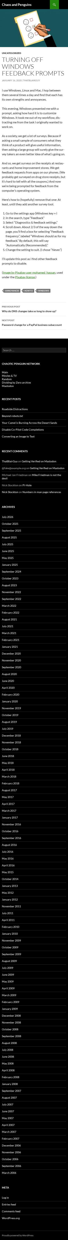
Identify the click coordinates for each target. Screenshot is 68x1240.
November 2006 (11, 1152)
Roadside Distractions (15, 409)
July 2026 (7, 516)
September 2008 (11, 1036)
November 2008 (11, 1022)
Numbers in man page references (41, 492)
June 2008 (8, 1056)
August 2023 (9, 585)
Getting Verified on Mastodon (39, 461)
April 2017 (8, 803)
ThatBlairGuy (31, 80)
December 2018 (11, 735)
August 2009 (9, 961)
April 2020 (8, 687)
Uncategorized (11, 53)
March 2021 (9, 633)
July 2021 (7, 626)
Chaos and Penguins (17, 4)
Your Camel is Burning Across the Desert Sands (29, 422)
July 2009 (7, 967)
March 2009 (9, 995)
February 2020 (10, 694)
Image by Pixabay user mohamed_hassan (29, 272)
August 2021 (9, 619)
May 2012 (8, 892)
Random (7, 379)
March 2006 (9, 1172)
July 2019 (7, 728)
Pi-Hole (27, 485)
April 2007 (8, 1125)
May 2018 (8, 762)
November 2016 (11, 824)
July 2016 (7, 851)
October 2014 (10, 879)
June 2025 (8, 551)
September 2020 (11, 667)
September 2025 (11, 530)
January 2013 (10, 885)
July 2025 (7, 544)
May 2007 (8, 1118)
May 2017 (8, 797)
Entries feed (9, 1204)
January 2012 (10, 899)
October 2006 (10, 1159)
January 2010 (10, 933)
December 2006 (11, 1145)
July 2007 (7, 1104)
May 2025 (8, 557)
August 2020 (9, 674)
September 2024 (11, 571)
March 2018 (9, 776)
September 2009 (11, 954)
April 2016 (8, 865)
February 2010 (10, 926)
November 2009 (11, 940)
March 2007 (9, 1131)
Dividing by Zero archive (16, 382)
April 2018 (8, 769)
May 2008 (8, 1063)
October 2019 (10, 715)
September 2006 (11, 1166)
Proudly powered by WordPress (17, 1235)
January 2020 (10, 701)
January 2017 (10, 817)
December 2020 (11, 653)
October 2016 (10, 831)
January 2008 (10, 1084)
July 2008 (7, 1049)
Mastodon (8, 386)
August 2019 (9, 721)
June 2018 (8, 756)
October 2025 (10, 523)
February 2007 (10, 1138)
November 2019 (11, 708)
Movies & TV (9, 375)
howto (28, 290)
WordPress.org (11, 1218)
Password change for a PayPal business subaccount (32, 322)
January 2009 (10, 1008)
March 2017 (9, 810)
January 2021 (10, 646)
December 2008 (11, 1015)
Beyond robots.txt (12, 416)
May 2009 (8, 981)
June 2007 (8, 1111)
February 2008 (10, 1077)
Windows (43, 290)
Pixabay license (25, 277)
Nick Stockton (10, 492)
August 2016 (9, 844)
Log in (5, 1197)
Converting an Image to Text (18, 436)
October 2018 (10, 749)
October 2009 (10, 947)
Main (5, 372)
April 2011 (8, 920)
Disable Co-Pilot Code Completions (23, 429)
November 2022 (11, 592)
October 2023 (10, 578)
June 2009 (8, 974)
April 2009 (8, 988)
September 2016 (11, 838)
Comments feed (11, 1211)
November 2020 (11, 660)
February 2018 (10, 783)
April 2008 (8, 1070)
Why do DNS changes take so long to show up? (29, 309)
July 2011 (7, 913)
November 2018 (11, 742)
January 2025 (10, 564)
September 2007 (11, 1090)
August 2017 (9, 790)
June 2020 (8, 680)
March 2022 (9, 605)
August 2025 (9, 537)
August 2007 (9, 1097)
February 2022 (10, 612)
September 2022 (11, 598)
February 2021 (10, 639)
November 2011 (11, 906)
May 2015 (8, 872)
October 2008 (10, 1029)
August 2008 (9, 1043)
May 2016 (8, 858)
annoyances (12, 290)
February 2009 (10, 1002)
